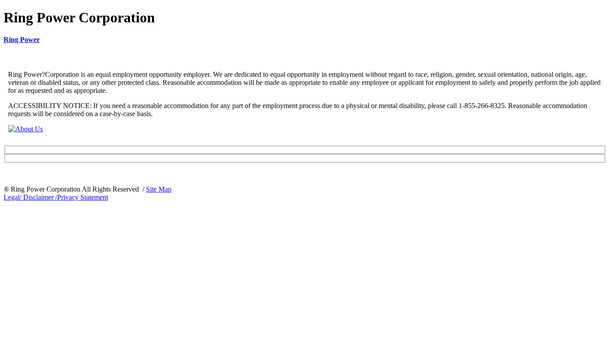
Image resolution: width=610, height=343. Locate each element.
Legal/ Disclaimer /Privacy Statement (56, 197)
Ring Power (22, 39)
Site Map (158, 189)
